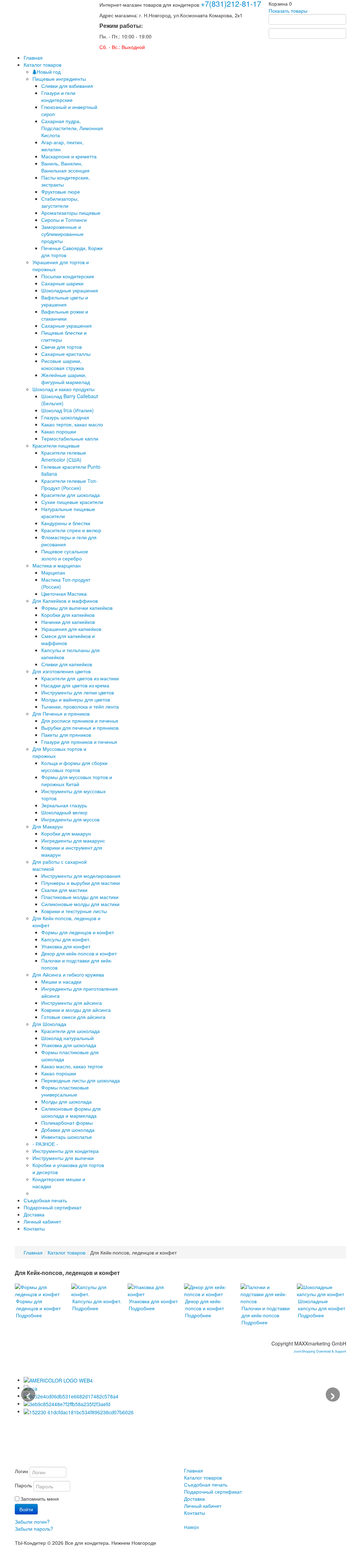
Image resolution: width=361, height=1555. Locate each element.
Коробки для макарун (66, 833)
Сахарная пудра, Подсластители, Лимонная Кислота (72, 128)
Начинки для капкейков (68, 621)
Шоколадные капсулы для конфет (321, 1305)
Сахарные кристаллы (66, 353)
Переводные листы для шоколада (80, 1080)
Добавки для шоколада (67, 1129)
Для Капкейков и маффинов (65, 600)
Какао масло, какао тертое (72, 1066)
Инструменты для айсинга (71, 1002)
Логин (21, 1471)
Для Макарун (47, 826)
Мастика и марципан (56, 565)
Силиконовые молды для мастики (80, 903)
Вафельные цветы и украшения (64, 301)
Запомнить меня (39, 1498)
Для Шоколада (49, 1023)
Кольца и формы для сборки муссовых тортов (74, 766)
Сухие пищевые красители (72, 501)
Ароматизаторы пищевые (70, 212)
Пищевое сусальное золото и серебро (64, 555)
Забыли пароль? (34, 1528)
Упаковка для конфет (65, 946)
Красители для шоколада (70, 494)
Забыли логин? (32, 1521)
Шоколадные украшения (69, 290)
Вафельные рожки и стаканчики (64, 315)
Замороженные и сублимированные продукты (62, 233)
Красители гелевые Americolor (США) (63, 456)
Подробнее (29, 1315)
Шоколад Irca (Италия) (67, 410)
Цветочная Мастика (64, 593)
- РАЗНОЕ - (45, 1143)
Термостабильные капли (69, 438)
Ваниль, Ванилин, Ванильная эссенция (65, 167)
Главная (33, 1252)
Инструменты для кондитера (65, 1150)
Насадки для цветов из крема (75, 685)
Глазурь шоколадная (65, 417)
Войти (26, 1509)
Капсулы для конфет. (66, 939)
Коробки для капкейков (67, 614)
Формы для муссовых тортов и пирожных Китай (76, 780)
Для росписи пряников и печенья (79, 720)
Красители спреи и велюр (71, 530)
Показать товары (288, 10)
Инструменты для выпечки (63, 1157)
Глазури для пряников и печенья (79, 741)
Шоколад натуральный (67, 1037)
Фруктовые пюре (60, 191)
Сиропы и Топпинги (64, 219)
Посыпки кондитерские (67, 276)
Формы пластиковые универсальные (65, 1091)
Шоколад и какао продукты (63, 389)
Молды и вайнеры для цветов (75, 699)
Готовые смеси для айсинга (73, 1016)
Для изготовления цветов (61, 671)
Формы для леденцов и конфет (77, 932)
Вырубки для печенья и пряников (79, 727)
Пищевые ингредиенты (59, 78)
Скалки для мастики (64, 889)
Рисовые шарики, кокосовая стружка (62, 364)
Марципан (53, 572)
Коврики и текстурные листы (74, 911)
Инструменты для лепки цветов (77, 692)
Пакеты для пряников (66, 734)
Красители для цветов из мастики (80, 678)
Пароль (23, 1485)
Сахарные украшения (66, 325)
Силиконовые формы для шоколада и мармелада (71, 1112)
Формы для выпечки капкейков (76, 607)
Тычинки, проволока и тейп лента (80, 706)
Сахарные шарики (62, 283)
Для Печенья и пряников (61, 713)
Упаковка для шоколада (68, 1045)
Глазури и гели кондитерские (58, 96)
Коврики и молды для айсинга (76, 1009)
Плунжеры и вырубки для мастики (80, 882)
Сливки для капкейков (66, 664)
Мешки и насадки (61, 981)
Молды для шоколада (66, 1101)
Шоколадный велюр (64, 812)
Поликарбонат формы (67, 1122)
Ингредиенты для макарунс (73, 840)
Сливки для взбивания (67, 85)
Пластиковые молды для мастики (79, 896)
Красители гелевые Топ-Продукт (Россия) (69, 484)
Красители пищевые (56, 445)
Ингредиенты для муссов (70, 819)
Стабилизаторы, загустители (60, 202)
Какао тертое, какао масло (72, 424)
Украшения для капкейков (71, 628)
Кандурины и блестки (65, 523)
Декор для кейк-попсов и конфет (79, 953)
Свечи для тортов (61, 346)
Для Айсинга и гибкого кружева (68, 974)
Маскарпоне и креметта (69, 156)
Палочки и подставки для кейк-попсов (265, 1312)
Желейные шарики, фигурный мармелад (65, 378)
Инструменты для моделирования (81, 875)
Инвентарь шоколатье (66, 1136)
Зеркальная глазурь (64, 805)
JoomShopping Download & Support (320, 1351)
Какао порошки (58, 431)
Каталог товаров (66, 1252)
